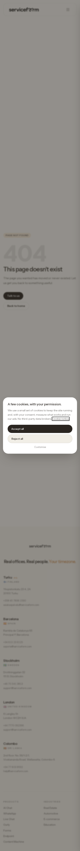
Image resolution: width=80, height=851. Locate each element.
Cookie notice (60, 418)
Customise (40, 446)
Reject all (17, 438)
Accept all (17, 429)
